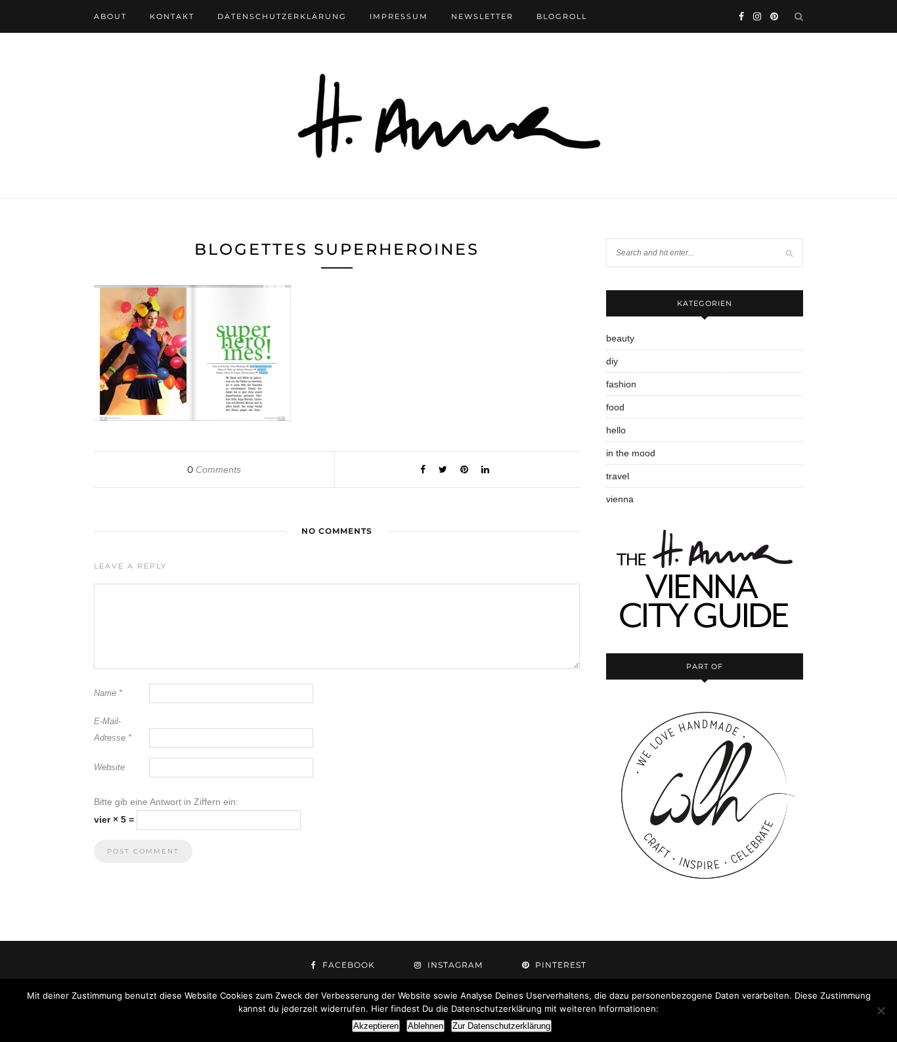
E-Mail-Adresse (112, 729)
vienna (620, 499)
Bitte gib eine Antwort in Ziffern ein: (166, 801)
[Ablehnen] (880, 1010)
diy (612, 361)
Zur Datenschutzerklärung (501, 1026)
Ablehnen (425, 1026)
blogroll (561, 16)
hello (616, 430)
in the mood (630, 453)
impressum (399, 16)
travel (617, 476)
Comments (214, 469)
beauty (620, 338)
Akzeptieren (376, 1026)
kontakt (172, 16)
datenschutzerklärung (282, 16)
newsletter (482, 16)
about (110, 16)
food (615, 407)
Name (108, 693)
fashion (621, 384)
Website (109, 767)
